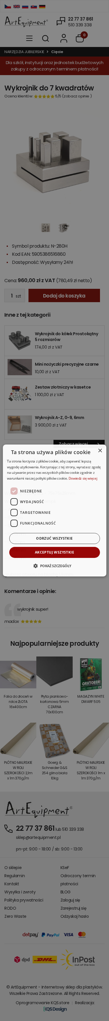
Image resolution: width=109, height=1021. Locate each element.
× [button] (100, 451)
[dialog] (54, 511)
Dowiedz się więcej (83, 478)
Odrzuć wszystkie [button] (54, 538)
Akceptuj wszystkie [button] (54, 552)
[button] (54, 565)
